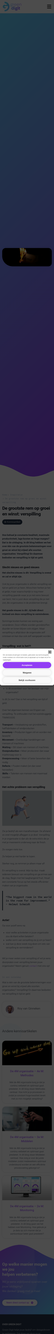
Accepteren (27, 665)
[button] (49, 652)
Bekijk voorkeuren (27, 680)
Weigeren (27, 672)
